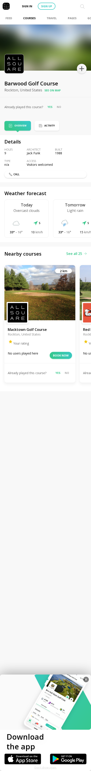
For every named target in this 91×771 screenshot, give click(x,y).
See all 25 (74, 253)
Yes (49, 107)
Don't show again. (45, 767)
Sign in (27, 6)
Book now (61, 355)
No (59, 107)
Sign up (46, 6)
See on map (52, 90)
